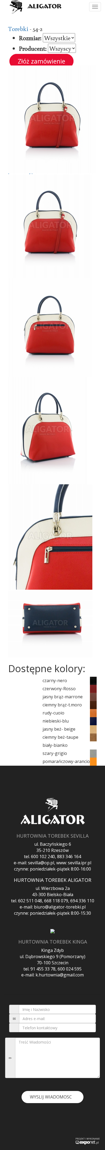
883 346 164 (69, 856)
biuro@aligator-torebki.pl (60, 907)
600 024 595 (70, 969)
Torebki (18, 29)
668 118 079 (56, 901)
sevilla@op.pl (41, 863)
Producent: (33, 48)
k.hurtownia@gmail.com (60, 975)
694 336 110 (82, 901)
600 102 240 (43, 856)
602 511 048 (30, 901)
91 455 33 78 (42, 969)
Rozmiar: (30, 38)
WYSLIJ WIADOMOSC (51, 1097)
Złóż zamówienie (41, 61)
